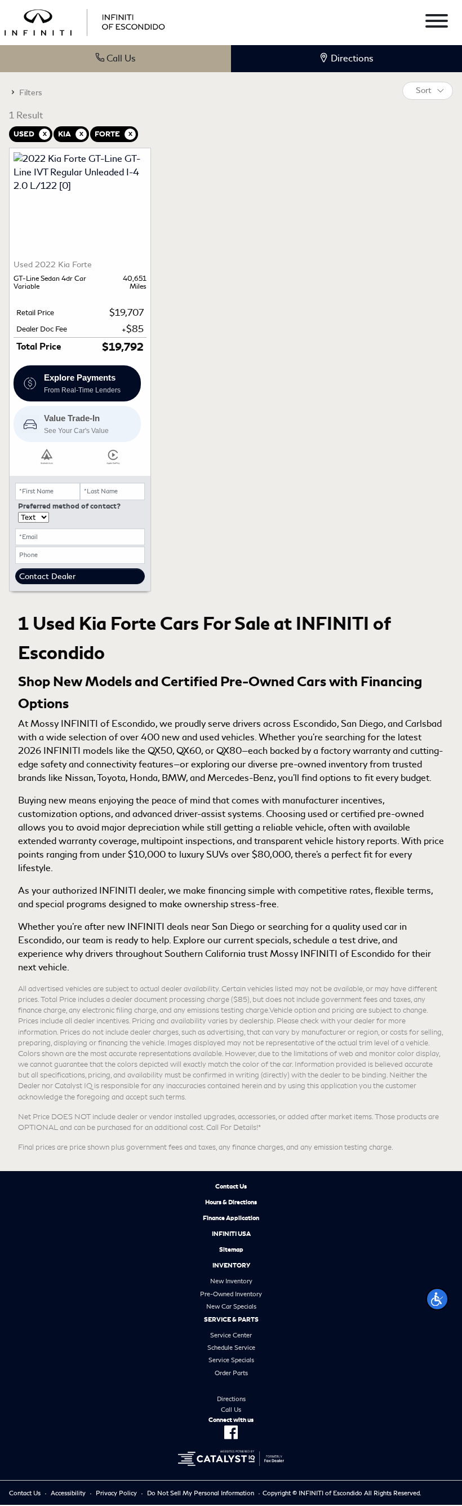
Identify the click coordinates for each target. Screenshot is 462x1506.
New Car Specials (231, 1306)
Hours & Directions (231, 1202)
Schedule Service (231, 1348)
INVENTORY (231, 1265)
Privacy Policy (116, 1493)
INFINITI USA (231, 1234)
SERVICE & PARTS (231, 1319)
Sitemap (231, 1249)
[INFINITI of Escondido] (85, 20)
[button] (437, 1299)
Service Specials (231, 1360)
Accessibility (68, 1493)
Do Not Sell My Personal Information (200, 1493)
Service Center (231, 1335)
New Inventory (231, 1281)
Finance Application (231, 1218)
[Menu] (436, 23)
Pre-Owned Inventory (231, 1294)
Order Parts (231, 1373)
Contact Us (231, 1186)
